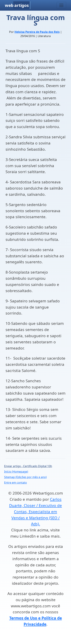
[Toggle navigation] (61, 5)
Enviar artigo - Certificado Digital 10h (28, 466)
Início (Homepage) (16, 471)
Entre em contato (15, 482)
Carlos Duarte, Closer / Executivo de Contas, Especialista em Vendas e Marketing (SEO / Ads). (35, 511)
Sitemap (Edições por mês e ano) (25, 477)
